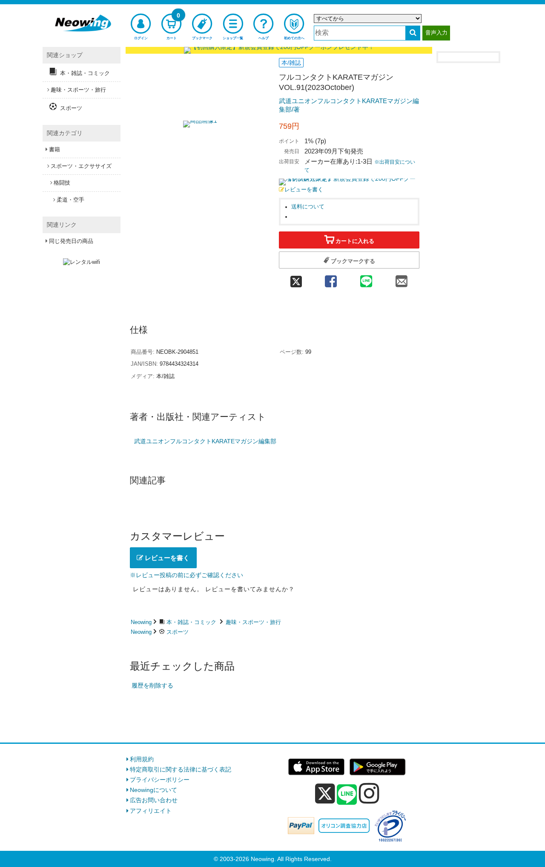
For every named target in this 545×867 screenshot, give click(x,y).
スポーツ (177, 632)
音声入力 (436, 32)
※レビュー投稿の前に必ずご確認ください (186, 575)
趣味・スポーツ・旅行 (253, 622)
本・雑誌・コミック (191, 622)
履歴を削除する (152, 685)
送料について (307, 207)
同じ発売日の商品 (71, 241)
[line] (347, 795)
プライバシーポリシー (159, 779)
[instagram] (369, 793)
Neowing (141, 622)
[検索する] (412, 33)
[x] (325, 793)
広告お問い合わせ (154, 800)
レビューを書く (303, 190)
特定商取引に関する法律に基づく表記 (180, 769)
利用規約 (142, 759)
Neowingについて (153, 789)
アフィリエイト (151, 810)
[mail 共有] (401, 278)
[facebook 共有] (330, 278)
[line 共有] (366, 278)
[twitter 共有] (296, 278)
